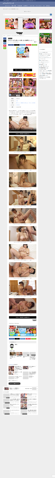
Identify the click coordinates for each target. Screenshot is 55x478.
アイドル (41, 56)
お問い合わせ (48, 5)
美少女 (42, 77)
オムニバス (44, 56)
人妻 (46, 64)
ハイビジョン (44, 60)
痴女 (41, 75)
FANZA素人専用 (19, 5)
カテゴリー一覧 (32, 5)
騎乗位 (43, 78)
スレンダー (42, 57)
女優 (17, 100)
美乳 (47, 75)
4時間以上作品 (45, 52)
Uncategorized (10, 38)
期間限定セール (43, 72)
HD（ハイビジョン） (46, 54)
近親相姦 (48, 77)
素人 (44, 75)
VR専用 (49, 55)
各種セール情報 (14, 5)
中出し (42, 64)
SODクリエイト (44, 55)
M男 (40, 55)
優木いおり (18, 102)
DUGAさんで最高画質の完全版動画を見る (23, 133)
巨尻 (40, 72)
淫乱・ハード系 (48, 72)
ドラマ (50, 57)
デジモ (46, 57)
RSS (44, 5)
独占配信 (49, 73)
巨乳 (50, 70)
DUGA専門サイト (26, 5)
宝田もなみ (26, 102)
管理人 (16, 344)
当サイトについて (7, 5)
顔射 (40, 78)
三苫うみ (30, 102)
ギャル (47, 56)
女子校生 (41, 69)
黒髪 (45, 78)
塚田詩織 (22, 102)
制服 (48, 66)
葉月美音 (33, 102)
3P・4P (41, 52)
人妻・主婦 (42, 66)
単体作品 (43, 67)
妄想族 (45, 69)
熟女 (44, 73)
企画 (46, 66)
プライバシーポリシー (39, 5)
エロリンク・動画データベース (14, 383)
